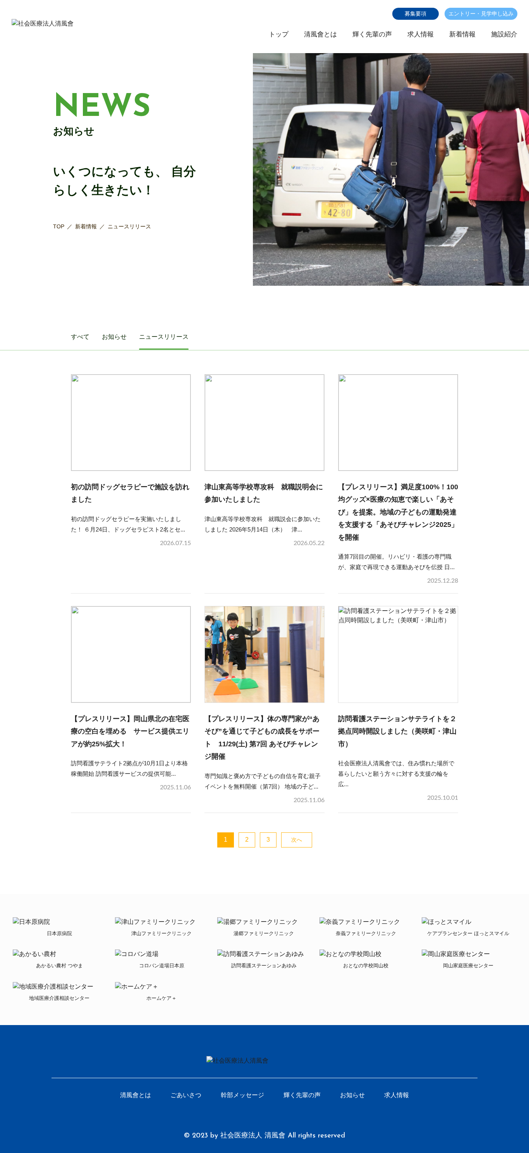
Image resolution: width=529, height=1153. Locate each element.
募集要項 (415, 13)
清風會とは (320, 34)
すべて (80, 336)
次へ (296, 840)
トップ (279, 34)
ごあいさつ (185, 1095)
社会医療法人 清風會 (252, 1135)
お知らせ (114, 336)
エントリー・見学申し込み (481, 13)
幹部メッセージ (242, 1095)
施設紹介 (504, 34)
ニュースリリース (164, 336)
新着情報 (462, 34)
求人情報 (420, 34)
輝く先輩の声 (372, 34)
